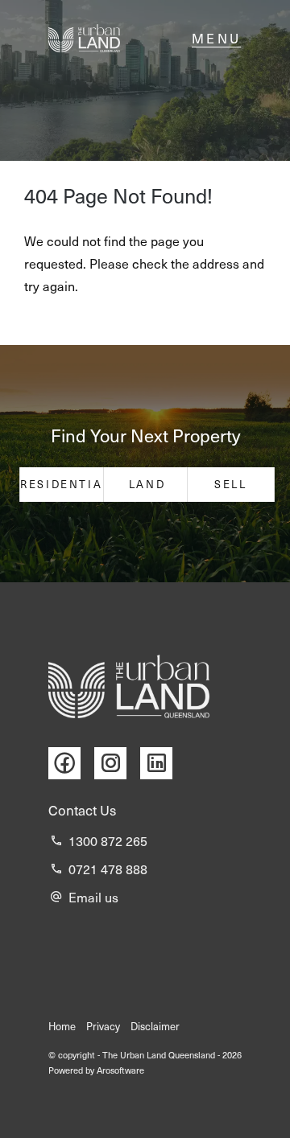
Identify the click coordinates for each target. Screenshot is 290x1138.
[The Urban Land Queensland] (84, 38)
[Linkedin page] (160, 763)
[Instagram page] (117, 763)
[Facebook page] (71, 763)
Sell (230, 484)
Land (147, 484)
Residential (63, 484)
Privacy (103, 1026)
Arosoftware (120, 1070)
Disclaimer (155, 1026)
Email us (93, 897)
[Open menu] (216, 39)
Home (62, 1026)
